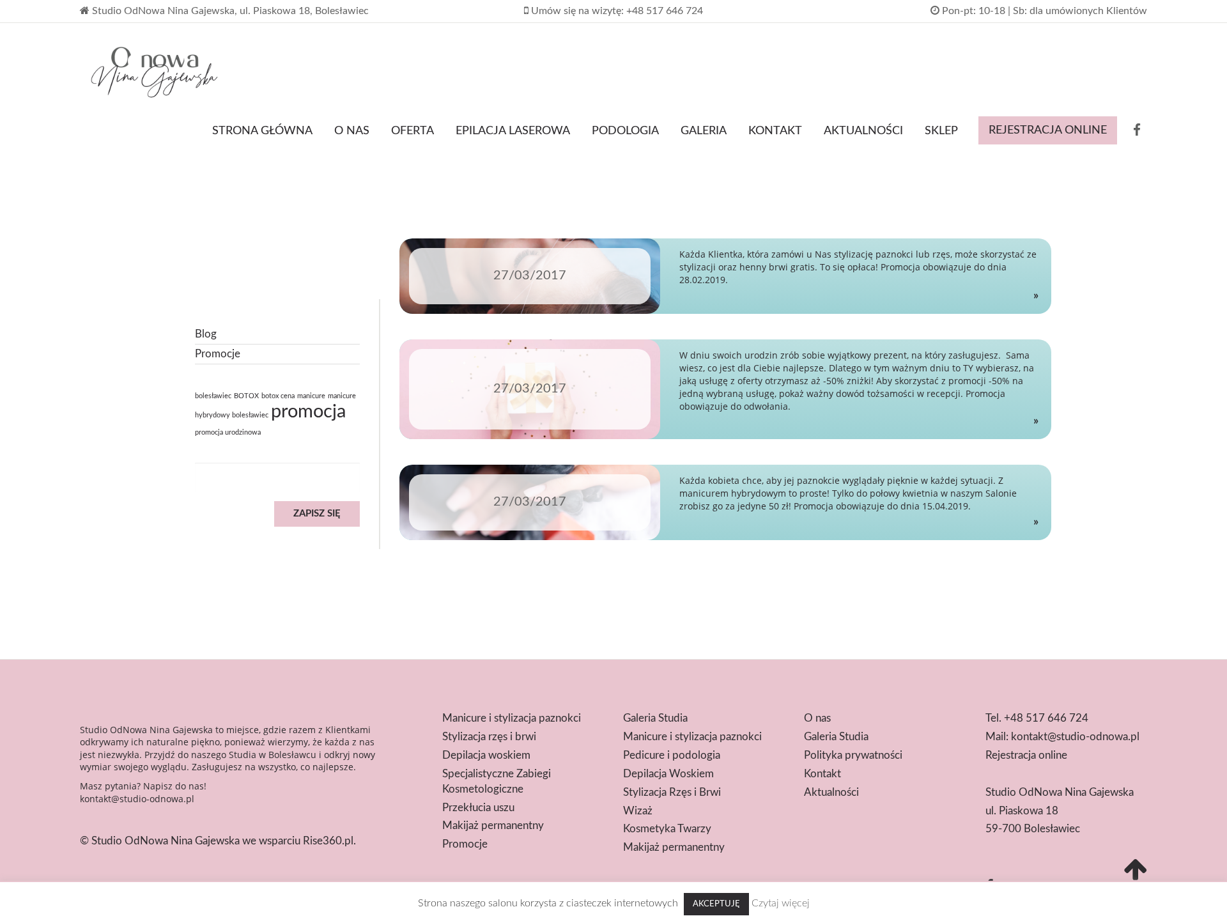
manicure (311, 395)
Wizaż (637, 810)
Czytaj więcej (781, 903)
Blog (206, 334)
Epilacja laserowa (513, 131)
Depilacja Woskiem (668, 773)
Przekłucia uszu (478, 807)
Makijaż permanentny (493, 825)
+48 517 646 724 (1046, 718)
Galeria (704, 131)
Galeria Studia (655, 718)
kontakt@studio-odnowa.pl (137, 799)
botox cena (278, 395)
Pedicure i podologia (671, 755)
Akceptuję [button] (716, 904)
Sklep (941, 131)
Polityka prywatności (853, 755)
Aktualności (863, 131)
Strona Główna (262, 131)
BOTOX (246, 395)
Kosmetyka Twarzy (667, 828)
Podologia (625, 131)
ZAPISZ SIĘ (317, 513)
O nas (351, 131)
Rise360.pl (328, 840)
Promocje (217, 353)
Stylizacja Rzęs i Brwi (672, 792)
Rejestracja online (1048, 130)
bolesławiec (213, 395)
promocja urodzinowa (228, 432)
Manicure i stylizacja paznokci (511, 718)
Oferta (412, 131)
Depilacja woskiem (486, 755)
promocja (308, 411)
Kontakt (775, 131)
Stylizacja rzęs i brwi (489, 736)
